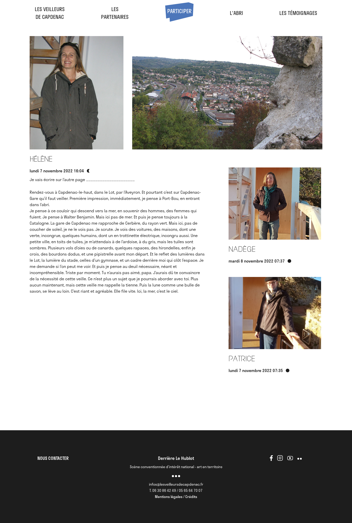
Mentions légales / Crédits (176, 496)
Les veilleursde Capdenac (50, 13)
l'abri (236, 13)
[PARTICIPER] (179, 19)
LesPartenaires (115, 13)
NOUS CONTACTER (53, 458)
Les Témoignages (298, 13)
